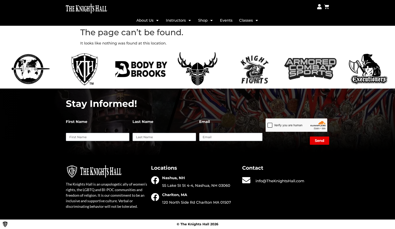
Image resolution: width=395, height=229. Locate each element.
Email (204, 122)
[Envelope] (246, 180)
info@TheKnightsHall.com (280, 181)
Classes (246, 20)
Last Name (142, 122)
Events (226, 20)
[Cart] (326, 6)
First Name (76, 122)
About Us (144, 20)
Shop (203, 20)
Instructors (176, 20)
